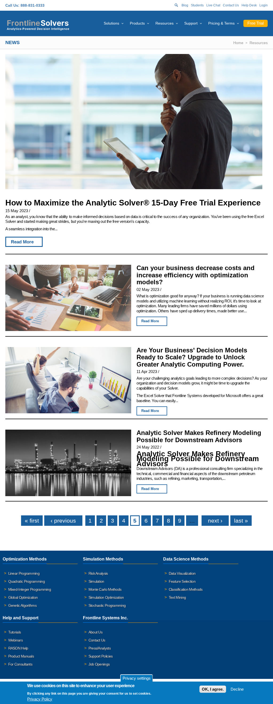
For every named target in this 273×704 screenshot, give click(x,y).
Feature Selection (182, 581)
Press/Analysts (100, 648)
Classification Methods (186, 589)
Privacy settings (137, 678)
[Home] (38, 24)
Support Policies (101, 656)
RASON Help (18, 648)
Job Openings (99, 664)
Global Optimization (23, 597)
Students (197, 5)
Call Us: (12, 5)
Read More (22, 241)
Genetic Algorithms (22, 605)
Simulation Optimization (106, 597)
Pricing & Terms (221, 23)
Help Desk (249, 5)
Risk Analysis (98, 573)
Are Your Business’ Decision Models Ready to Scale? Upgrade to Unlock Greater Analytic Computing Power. (191, 357)
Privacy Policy (39, 699)
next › (215, 521)
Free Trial (255, 23)
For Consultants (20, 664)
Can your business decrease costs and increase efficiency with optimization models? (195, 275)
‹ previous (63, 521)
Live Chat (213, 5)
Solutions (111, 23)
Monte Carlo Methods (105, 589)
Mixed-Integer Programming (29, 589)
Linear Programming (23, 573)
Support (191, 23)
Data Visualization (182, 573)
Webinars (15, 640)
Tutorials (14, 632)
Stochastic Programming (107, 605)
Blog (185, 5)
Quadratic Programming (26, 581)
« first (32, 521)
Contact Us (231, 5)
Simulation (96, 581)
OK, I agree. (213, 689)
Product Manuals (21, 656)
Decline (237, 689)
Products (137, 23)
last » (241, 521)
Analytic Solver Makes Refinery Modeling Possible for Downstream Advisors (198, 436)
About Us (95, 632)
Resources (164, 23)
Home (238, 43)
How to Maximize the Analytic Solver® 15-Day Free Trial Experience (133, 202)
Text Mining (177, 597)
